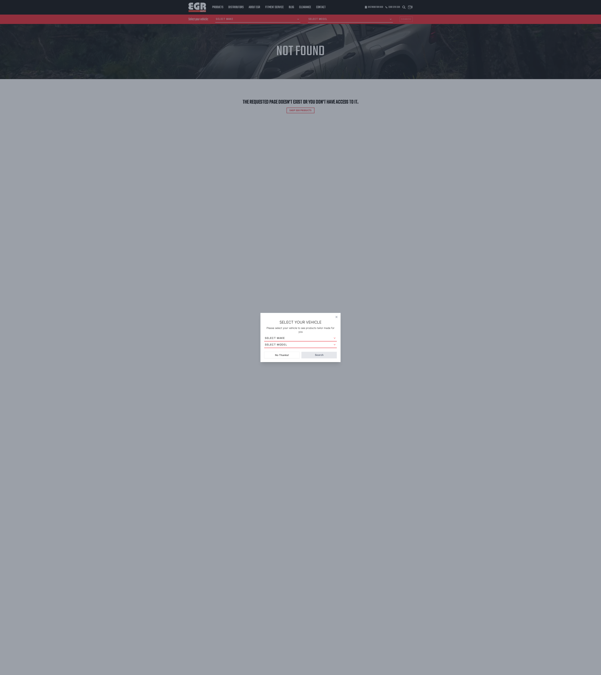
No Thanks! (282, 355)
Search (319, 354)
